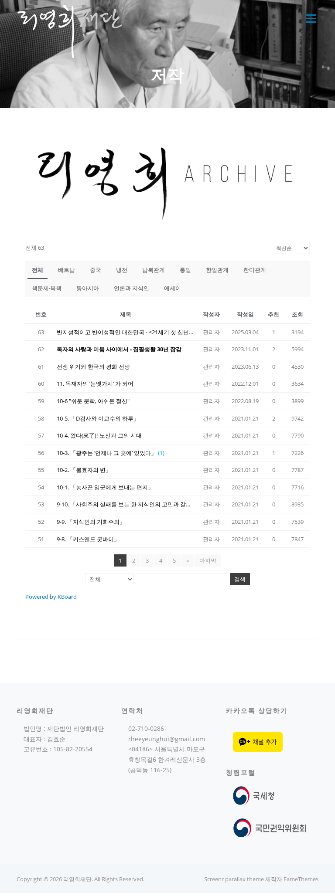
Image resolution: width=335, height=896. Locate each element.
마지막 (207, 560)
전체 (37, 270)
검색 (240, 579)
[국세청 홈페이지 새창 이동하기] (255, 795)
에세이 (172, 288)
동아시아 (87, 288)
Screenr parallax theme (234, 879)
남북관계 (153, 270)
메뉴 (309, 18)
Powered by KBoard (51, 597)
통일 (185, 270)
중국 (95, 270)
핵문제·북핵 (47, 288)
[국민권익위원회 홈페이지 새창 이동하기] (270, 827)
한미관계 (254, 270)
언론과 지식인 (131, 288)
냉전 (121, 270)
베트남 (66, 270)
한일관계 (217, 270)
